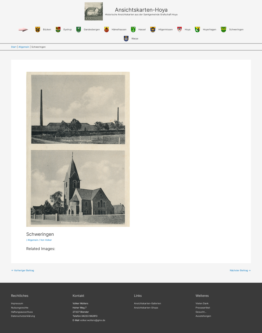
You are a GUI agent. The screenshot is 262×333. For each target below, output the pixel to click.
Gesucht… (201, 311)
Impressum (17, 303)
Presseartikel (203, 307)
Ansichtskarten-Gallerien (147, 303)
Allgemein (33, 240)
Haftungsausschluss (22, 311)
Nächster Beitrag (240, 270)
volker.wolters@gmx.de (92, 320)
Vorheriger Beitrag (22, 270)
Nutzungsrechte (19, 307)
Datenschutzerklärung (23, 316)
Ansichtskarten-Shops (146, 307)
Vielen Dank (202, 303)
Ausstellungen (203, 316)
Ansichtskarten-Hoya (141, 10)
